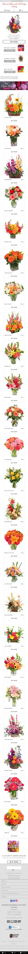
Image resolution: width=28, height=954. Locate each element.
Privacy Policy (4, 948)
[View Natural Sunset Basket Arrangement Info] (14, 104)
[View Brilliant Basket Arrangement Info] (14, 322)
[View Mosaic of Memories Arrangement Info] (14, 197)
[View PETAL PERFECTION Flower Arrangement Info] (14, 446)
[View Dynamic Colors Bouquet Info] (14, 229)
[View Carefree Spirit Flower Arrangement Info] (14, 353)
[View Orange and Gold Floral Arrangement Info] (14, 260)
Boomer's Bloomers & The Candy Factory (14, 5)
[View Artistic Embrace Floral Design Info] (14, 633)
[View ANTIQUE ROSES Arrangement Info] (14, 135)
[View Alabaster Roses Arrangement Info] (14, 291)
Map (14, 953)
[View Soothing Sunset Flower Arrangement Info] (14, 571)
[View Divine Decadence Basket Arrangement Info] (14, 508)
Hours (24, 953)
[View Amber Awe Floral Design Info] (14, 819)
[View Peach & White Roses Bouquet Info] (14, 415)
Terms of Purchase (14, 948)
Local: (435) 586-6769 (14, 914)
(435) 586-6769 (18, 1)
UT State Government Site (21, 946)
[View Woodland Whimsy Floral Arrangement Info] (14, 602)
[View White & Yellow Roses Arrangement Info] (14, 477)
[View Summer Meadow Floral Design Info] (14, 166)
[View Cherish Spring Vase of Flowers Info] (14, 384)
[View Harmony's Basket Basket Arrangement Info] (14, 757)
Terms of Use (24, 948)
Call (5, 953)
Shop (8, 10)
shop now (9, 50)
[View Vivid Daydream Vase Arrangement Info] (14, 664)
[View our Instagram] (16, 901)
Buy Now (14, 42)
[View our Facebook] (11, 901)
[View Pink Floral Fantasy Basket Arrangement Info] (14, 726)
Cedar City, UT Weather (6, 946)
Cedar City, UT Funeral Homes (10, 941)
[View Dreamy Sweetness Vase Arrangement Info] (14, 695)
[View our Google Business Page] (14, 901)
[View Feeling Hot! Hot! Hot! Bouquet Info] (14, 540)
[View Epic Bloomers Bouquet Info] (14, 788)
